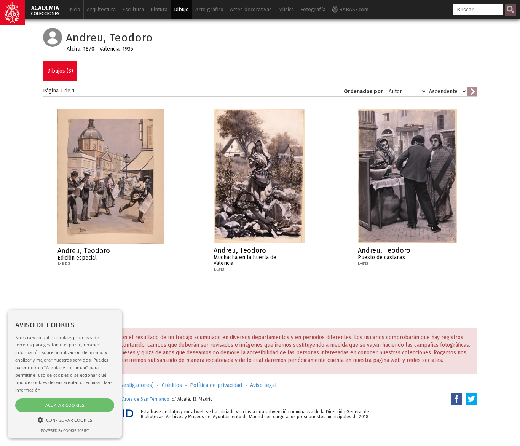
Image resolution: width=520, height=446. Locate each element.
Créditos (172, 385)
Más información (158, 253)
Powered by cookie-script (65, 430)
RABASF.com (353, 9)
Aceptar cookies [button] (65, 405)
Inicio (74, 9)
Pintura (158, 9)
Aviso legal (263, 385)
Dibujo (181, 9)
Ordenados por (363, 91)
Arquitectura (101, 9)
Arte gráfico (209, 9)
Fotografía (312, 9)
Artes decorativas (251, 9)
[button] (64, 419)
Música (286, 9)
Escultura (133, 9)
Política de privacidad (216, 385)
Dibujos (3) (60, 71)
